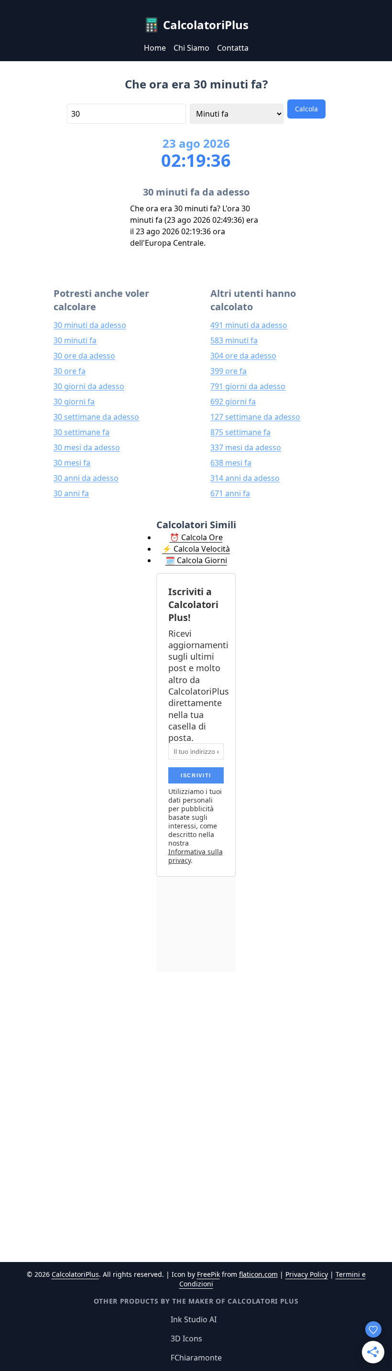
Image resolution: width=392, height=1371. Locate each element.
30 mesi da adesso (87, 447)
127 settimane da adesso (255, 417)
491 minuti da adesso (248, 325)
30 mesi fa (72, 462)
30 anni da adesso (86, 478)
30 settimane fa (81, 432)
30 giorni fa (74, 401)
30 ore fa (70, 371)
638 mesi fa (230, 462)
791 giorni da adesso (247, 386)
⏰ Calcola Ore (196, 537)
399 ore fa (228, 371)
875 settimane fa (240, 432)
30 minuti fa (75, 340)
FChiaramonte (196, 1357)
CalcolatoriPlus (75, 1274)
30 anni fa (71, 493)
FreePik (208, 1274)
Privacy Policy (306, 1274)
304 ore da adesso (243, 355)
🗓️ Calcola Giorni (196, 560)
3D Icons (186, 1338)
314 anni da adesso (245, 478)
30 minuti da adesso (90, 325)
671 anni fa (230, 493)
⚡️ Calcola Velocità (196, 549)
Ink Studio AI (194, 1319)
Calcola (306, 108)
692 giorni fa (233, 401)
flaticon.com (258, 1274)
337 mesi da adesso (245, 447)
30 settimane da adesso (96, 417)
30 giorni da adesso (89, 386)
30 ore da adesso (84, 355)
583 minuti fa (234, 340)
